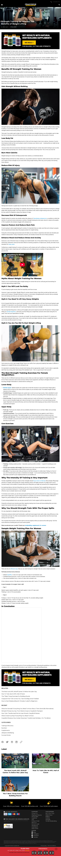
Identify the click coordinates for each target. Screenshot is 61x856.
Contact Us (34, 813)
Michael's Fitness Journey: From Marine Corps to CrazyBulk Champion (22, 711)
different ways (14, 569)
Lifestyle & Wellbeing (7, 732)
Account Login (35, 824)
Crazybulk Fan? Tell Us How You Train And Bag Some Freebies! (20, 698)
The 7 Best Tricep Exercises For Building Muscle (15, 696)
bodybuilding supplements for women (35, 525)
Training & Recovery (7, 725)
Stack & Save (49, 815)
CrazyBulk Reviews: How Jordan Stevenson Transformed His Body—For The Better (26, 718)
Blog (34, 832)
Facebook (36, 835)
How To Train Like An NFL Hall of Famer (13, 694)
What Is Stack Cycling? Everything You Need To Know (17, 715)
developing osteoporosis (40, 218)
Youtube (35, 837)
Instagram (36, 834)
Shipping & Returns (37, 815)
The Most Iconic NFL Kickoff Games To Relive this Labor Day (19, 691)
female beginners (11, 311)
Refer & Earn (35, 828)
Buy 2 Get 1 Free (50, 813)
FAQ (33, 819)
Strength (48, 819)
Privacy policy (44, 845)
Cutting (48, 818)
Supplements (5, 730)
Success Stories (6, 735)
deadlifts (9, 574)
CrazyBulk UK (16, 845)
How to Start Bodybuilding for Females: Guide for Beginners (19, 701)
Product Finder (35, 821)
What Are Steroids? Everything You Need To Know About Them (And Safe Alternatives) (27, 708)
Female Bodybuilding (51, 821)
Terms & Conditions (52, 845)
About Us (34, 822)
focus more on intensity (39, 480)
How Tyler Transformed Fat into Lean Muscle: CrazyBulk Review (20, 713)
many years (12, 244)
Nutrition (4, 728)
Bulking (48, 816)
